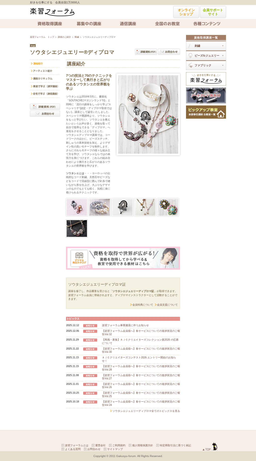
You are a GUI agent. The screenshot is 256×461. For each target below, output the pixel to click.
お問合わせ (93, 449)
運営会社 (100, 445)
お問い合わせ (169, 52)
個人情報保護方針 (142, 445)
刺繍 (77, 37)
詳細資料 (146, 52)
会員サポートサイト (213, 12)
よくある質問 (73, 449)
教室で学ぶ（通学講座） (45, 86)
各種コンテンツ (206, 23)
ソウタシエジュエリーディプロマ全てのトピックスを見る (146, 410)
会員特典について (142, 304)
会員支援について (167, 304)
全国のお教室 (167, 23)
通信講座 (128, 23)
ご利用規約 (118, 445)
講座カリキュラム (45, 78)
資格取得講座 (49, 23)
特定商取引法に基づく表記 (175, 445)
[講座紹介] (45, 63)
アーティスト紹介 (45, 71)
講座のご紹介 (64, 37)
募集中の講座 (88, 23)
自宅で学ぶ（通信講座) (45, 94)
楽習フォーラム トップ (42, 37)
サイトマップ (115, 449)
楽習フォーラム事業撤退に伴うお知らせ (125, 325)
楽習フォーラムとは (76, 445)
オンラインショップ (186, 12)
